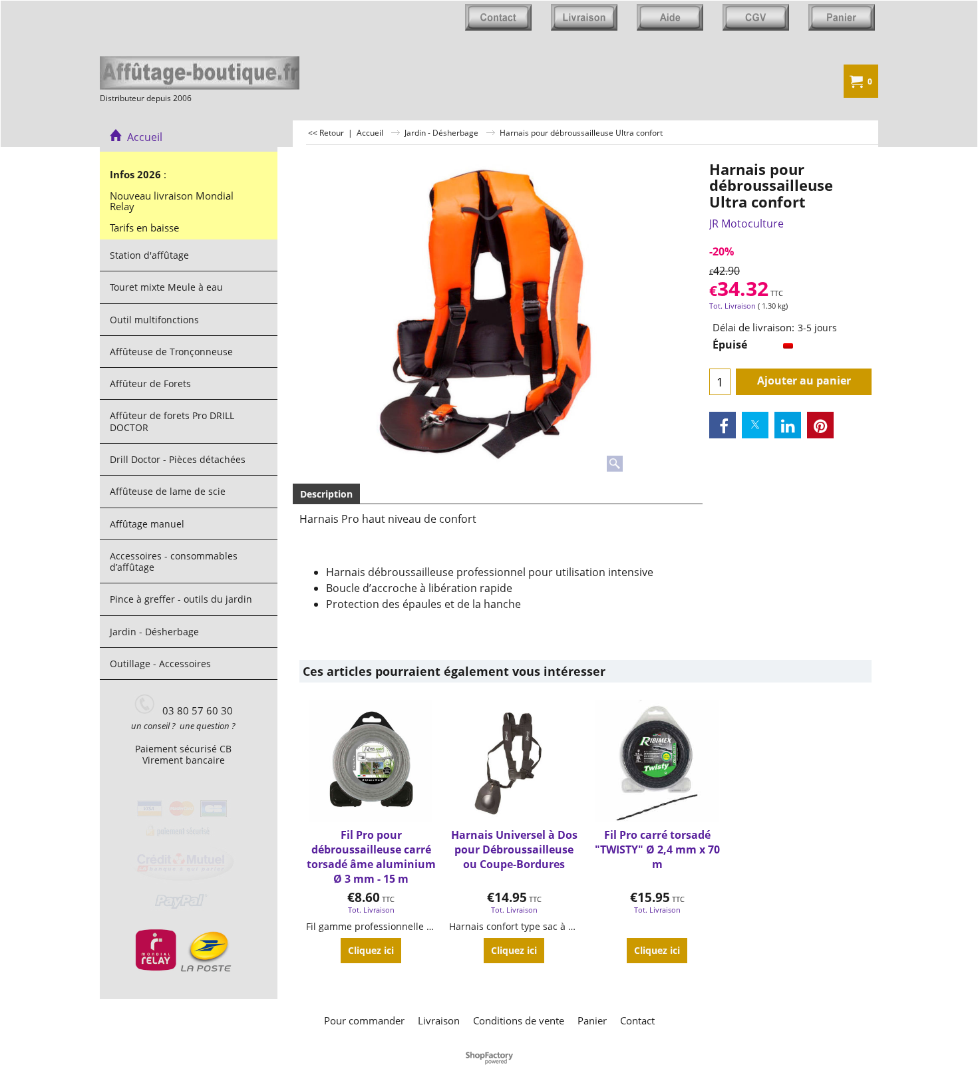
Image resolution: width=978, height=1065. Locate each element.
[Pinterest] (820, 425)
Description (326, 494)
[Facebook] (722, 425)
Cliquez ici (371, 950)
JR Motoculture (746, 223)
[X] (755, 425)
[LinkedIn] (787, 425)
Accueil (142, 137)
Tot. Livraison (732, 306)
